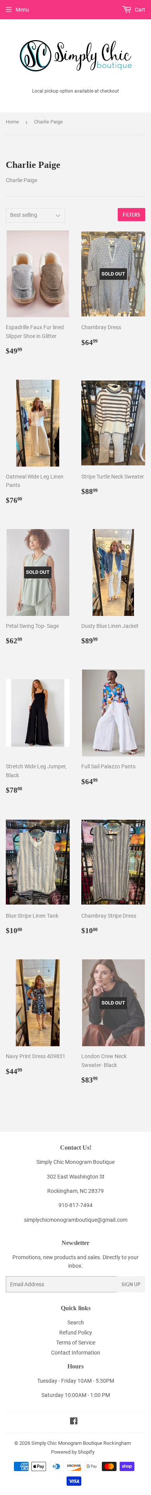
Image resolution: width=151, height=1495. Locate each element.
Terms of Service (75, 1342)
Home (12, 122)
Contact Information (75, 1353)
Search (75, 1322)
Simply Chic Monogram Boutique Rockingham (81, 1443)
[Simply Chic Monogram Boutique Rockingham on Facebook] (74, 1422)
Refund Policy (75, 1332)
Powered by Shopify (72, 1452)
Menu (22, 10)
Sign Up (131, 1284)
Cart (139, 10)
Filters (131, 215)
